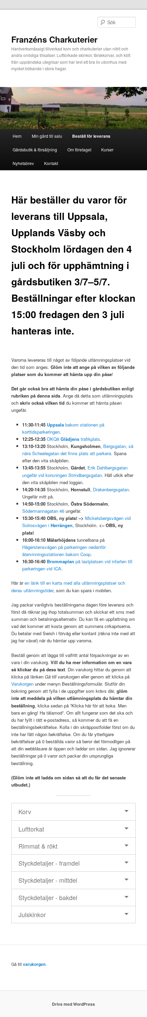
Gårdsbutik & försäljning (35, 149)
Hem (17, 136)
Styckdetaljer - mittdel (47, 880)
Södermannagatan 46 (43, 511)
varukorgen (34, 964)
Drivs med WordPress (73, 1004)
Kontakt (51, 163)
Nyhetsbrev (23, 163)
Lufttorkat (31, 828)
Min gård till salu (47, 136)
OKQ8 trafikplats (73, 439)
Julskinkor (32, 914)
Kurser (107, 149)
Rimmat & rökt (37, 845)
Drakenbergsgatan (111, 489)
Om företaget (79, 149)
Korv (24, 811)
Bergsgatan (114, 446)
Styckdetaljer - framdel (49, 862)
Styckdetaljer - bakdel (47, 897)
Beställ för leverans (91, 136)
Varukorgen (22, 684)
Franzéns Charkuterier (54, 39)
